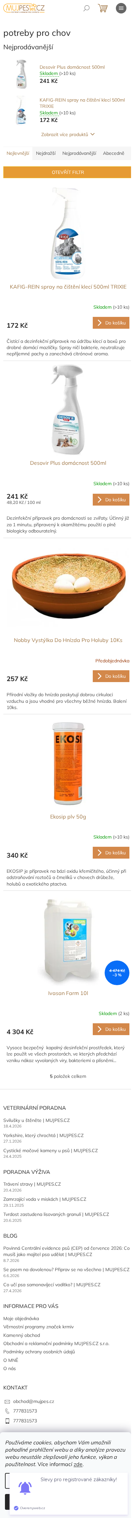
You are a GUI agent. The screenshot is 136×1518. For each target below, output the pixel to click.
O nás (9, 1368)
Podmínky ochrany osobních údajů (39, 1352)
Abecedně (113, 153)
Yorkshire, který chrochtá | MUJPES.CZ (43, 1135)
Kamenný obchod (21, 1335)
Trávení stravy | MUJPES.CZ (32, 1184)
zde (78, 1464)
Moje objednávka (21, 1318)
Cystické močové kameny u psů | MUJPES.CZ (50, 1150)
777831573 (25, 1411)
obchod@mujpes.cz (33, 1401)
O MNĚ (10, 1360)
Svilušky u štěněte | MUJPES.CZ (36, 1120)
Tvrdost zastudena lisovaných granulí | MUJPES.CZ (56, 1214)
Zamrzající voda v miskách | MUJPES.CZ (44, 1199)
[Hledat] (86, 8)
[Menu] (121, 8)
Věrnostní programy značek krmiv (38, 1327)
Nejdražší (45, 153)
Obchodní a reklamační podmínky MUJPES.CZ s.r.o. (56, 1343)
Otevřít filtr (68, 172)
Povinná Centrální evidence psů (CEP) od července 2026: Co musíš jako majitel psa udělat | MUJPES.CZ (66, 1251)
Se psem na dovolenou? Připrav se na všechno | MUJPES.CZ (66, 1269)
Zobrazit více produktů (64, 134)
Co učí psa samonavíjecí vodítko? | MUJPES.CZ (51, 1285)
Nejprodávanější (79, 153)
